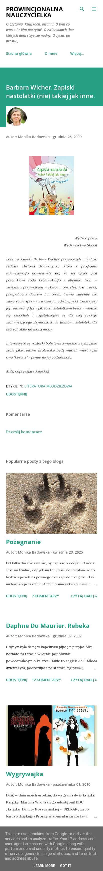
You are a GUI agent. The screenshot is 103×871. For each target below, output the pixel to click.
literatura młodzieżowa (48, 386)
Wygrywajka (24, 774)
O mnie (51, 53)
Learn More (44, 866)
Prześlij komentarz (24, 431)
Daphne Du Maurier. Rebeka (48, 625)
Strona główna (19, 53)
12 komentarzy (46, 679)
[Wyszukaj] (82, 9)
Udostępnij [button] (16, 394)
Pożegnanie (23, 542)
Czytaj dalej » (84, 596)
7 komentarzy (45, 596)
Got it (66, 866)
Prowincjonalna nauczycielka (34, 12)
